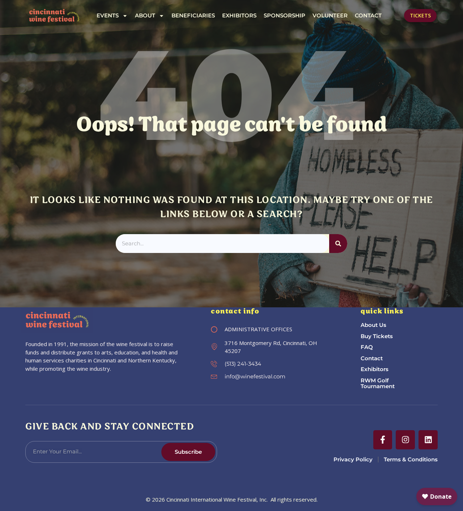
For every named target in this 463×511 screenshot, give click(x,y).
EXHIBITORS (239, 16)
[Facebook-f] (382, 439)
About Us (373, 324)
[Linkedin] (428, 439)
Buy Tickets (377, 336)
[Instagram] (405, 439)
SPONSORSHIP (284, 16)
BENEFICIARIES (193, 16)
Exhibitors (374, 369)
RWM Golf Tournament (378, 383)
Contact (372, 358)
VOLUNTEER (330, 16)
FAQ (367, 347)
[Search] (338, 243)
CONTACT (368, 16)
